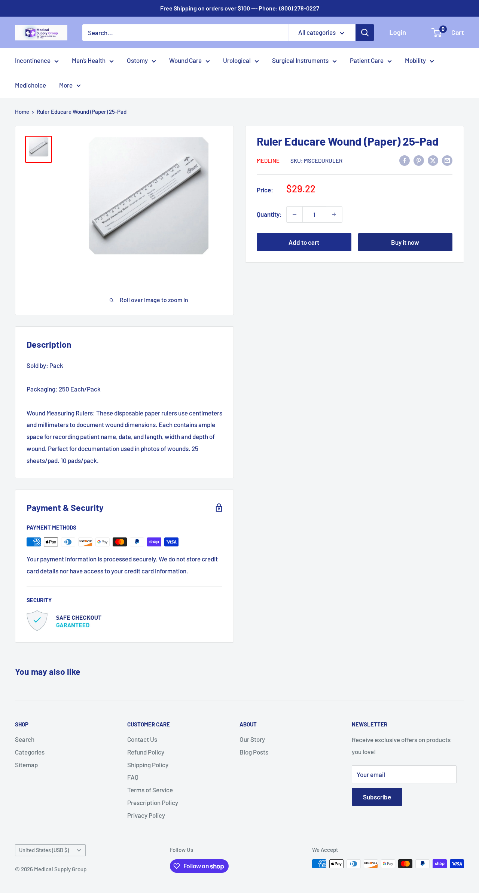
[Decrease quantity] (294, 214)
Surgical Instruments (300, 60)
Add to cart (304, 242)
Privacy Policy (146, 815)
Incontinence (33, 60)
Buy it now (405, 242)
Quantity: (269, 214)
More (66, 85)
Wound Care (185, 60)
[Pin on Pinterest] (419, 160)
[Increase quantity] (334, 214)
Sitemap (26, 764)
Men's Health (89, 60)
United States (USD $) (44, 850)
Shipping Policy (147, 764)
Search (24, 739)
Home (22, 111)
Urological (237, 60)
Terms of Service (150, 789)
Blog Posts (254, 752)
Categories (30, 752)
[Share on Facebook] (404, 160)
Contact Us (142, 739)
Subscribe (377, 797)
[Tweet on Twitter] (433, 160)
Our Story (252, 739)
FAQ (132, 777)
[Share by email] (447, 160)
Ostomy (137, 60)
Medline (268, 160)
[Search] (365, 32)
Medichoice (30, 85)
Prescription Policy (152, 802)
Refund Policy (145, 752)
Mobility (415, 60)
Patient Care (367, 60)
